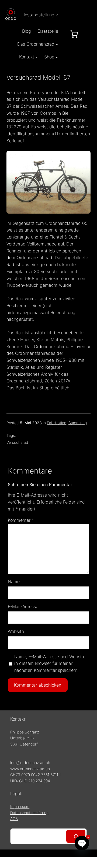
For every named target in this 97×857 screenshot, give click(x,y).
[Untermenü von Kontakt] (36, 57)
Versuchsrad (17, 442)
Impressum (19, 806)
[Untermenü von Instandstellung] (57, 14)
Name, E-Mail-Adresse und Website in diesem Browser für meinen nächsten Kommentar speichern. (49, 663)
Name (14, 581)
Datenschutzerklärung (29, 812)
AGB (14, 818)
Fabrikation (56, 422)
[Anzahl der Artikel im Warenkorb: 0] (74, 34)
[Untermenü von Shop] (57, 57)
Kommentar (21, 520)
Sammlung (77, 422)
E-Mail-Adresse (23, 606)
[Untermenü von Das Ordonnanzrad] (57, 44)
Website (16, 631)
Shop (44, 387)
